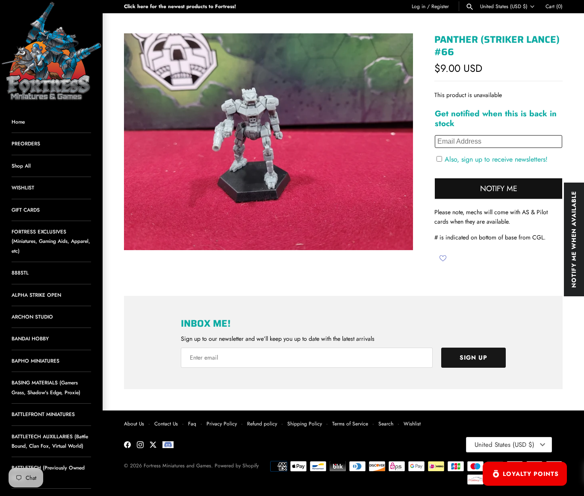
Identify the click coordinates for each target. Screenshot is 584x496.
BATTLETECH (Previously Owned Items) (48, 472)
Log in (418, 6)
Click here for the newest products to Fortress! (180, 6)
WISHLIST (23, 187)
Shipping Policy (304, 423)
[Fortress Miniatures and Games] (51, 51)
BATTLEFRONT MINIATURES (43, 414)
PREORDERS (26, 143)
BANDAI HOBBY (30, 338)
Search (385, 423)
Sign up (473, 357)
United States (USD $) (504, 6)
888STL (20, 272)
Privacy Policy (221, 423)
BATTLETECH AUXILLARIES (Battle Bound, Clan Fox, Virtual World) (50, 441)
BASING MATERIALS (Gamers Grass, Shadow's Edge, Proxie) (46, 387)
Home (18, 121)
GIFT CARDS (26, 209)
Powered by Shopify (237, 465)
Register (440, 6)
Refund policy (262, 423)
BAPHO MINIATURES (35, 360)
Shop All (21, 165)
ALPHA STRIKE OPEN (36, 294)
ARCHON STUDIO (32, 316)
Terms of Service (350, 423)
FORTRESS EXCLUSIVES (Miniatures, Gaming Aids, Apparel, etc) (51, 241)
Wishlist (412, 423)
